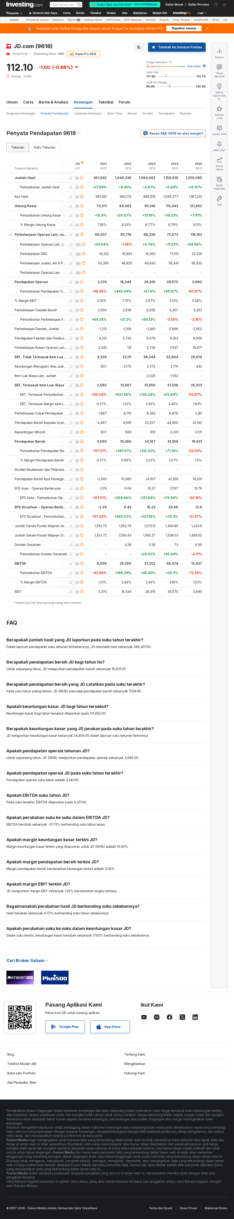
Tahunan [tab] (17, 147)
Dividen (148, 113)
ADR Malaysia (133, 20)
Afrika (215, 20)
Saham (14, 20)
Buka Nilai (194, 66)
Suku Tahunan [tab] (44, 147)
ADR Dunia (113, 20)
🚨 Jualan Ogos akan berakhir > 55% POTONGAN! (124, 4)
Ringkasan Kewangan (20, 113)
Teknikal (105, 102)
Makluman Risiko (216, 1208)
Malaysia (58, 20)
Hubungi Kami (134, 1073)
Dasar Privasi (188, 1208)
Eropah (164, 20)
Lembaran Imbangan (87, 113)
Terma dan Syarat (160, 1208)
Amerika (151, 20)
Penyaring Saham (37, 20)
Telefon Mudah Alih (22, 1064)
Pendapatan (166, 113)
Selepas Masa (93, 20)
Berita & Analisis (53, 102)
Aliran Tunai (114, 113)
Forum (124, 102)
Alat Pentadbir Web (21, 1082)
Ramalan (185, 113)
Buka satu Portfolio (21, 1073)
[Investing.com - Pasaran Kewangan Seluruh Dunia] (24, 4)
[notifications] (216, 4)
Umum (12, 102)
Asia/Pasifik (201, 20)
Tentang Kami (134, 1054)
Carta (28, 102)
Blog (10, 1054)
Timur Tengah (181, 20)
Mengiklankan (134, 1064)
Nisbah (132, 113)
